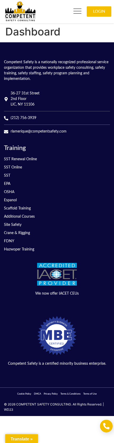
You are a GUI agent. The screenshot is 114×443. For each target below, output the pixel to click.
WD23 (8, 410)
